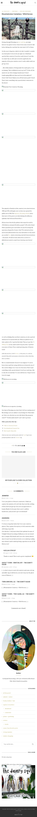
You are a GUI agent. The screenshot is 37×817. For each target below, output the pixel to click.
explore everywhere (8, 705)
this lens (17, 353)
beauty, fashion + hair (9, 701)
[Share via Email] (24, 445)
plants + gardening (8, 716)
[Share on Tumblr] (20, 445)
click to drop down (7, 757)
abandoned (8, 708)
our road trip (21, 42)
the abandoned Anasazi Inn (11, 428)
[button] (3, 469)
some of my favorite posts (10, 728)
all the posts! (7, 693)
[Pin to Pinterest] (18, 445)
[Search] (35, 2)
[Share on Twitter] (17, 445)
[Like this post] (13, 445)
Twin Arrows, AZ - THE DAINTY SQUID (16, 582)
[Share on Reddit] (22, 445)
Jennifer (5, 496)
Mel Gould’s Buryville (10, 431)
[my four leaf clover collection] (18, 467)
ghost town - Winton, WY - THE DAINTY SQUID (17, 563)
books (6, 724)
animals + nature (7, 697)
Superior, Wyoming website (21, 213)
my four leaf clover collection (18, 480)
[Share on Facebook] (15, 445)
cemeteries (8, 712)
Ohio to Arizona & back (10, 425)
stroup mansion (7, 732)
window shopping (8, 736)
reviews (5, 720)
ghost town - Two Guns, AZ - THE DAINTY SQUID (18, 595)
